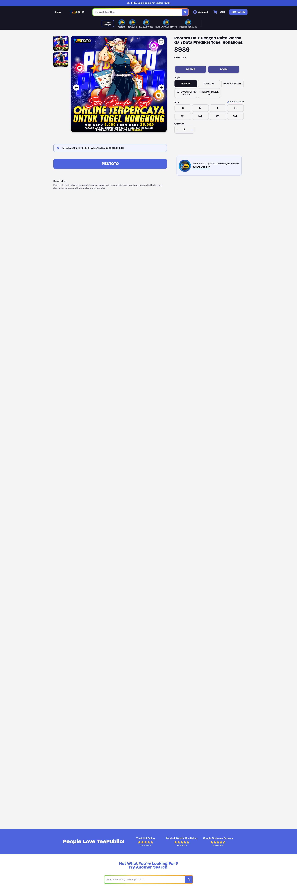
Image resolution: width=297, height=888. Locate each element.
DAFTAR (190, 69)
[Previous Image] (76, 87)
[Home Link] (76, 12)
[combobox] (137, 12)
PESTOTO (110, 163)
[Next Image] (161, 87)
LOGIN (223, 69)
